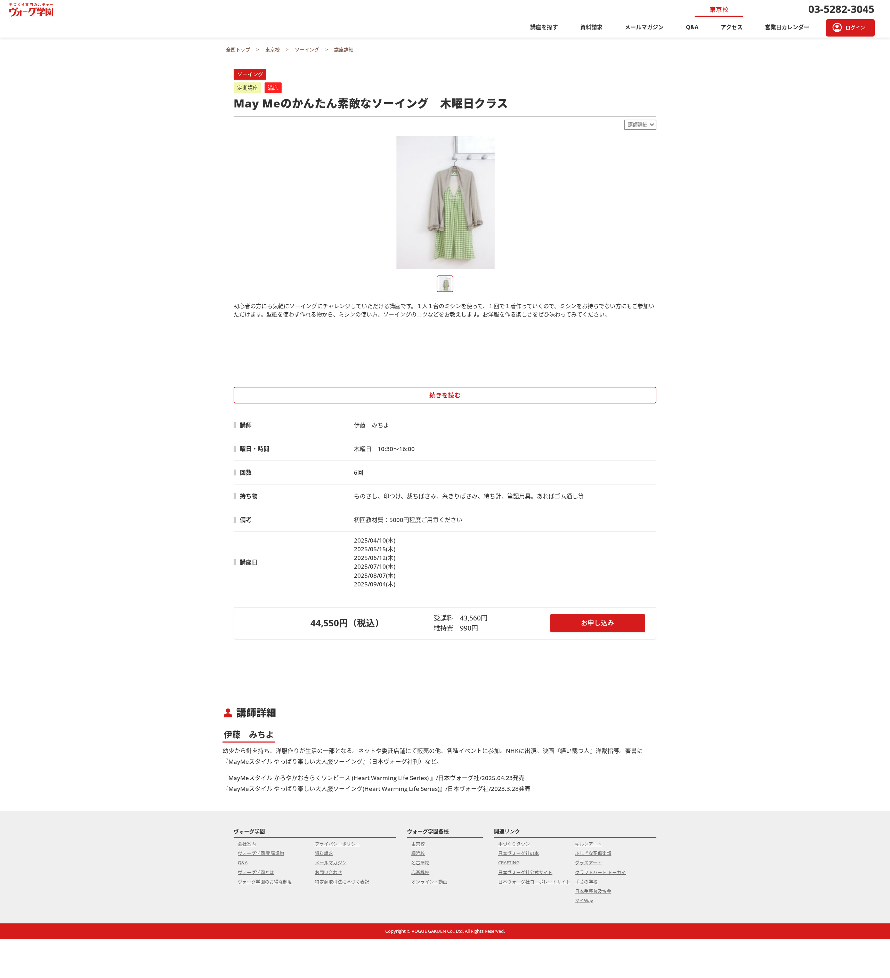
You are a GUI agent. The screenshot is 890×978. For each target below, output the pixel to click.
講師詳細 (637, 124)
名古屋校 (420, 862)
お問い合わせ (328, 872)
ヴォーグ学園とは (256, 872)
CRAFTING (508, 862)
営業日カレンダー (787, 27)
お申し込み (597, 622)
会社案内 (247, 844)
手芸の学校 (586, 882)
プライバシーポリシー (337, 844)
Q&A (692, 27)
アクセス (732, 27)
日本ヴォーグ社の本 (518, 853)
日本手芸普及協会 (593, 891)
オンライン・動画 (429, 882)
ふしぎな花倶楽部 (593, 853)
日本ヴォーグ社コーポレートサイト (534, 882)
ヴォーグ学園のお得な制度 (265, 882)
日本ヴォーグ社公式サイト (525, 872)
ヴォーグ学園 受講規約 (261, 853)
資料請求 (591, 27)
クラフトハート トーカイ (600, 872)
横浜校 (418, 853)
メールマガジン (644, 27)
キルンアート (588, 844)
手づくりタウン (514, 844)
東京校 (418, 844)
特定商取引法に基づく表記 (342, 882)
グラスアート (588, 862)
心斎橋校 (420, 872)
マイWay (584, 900)
